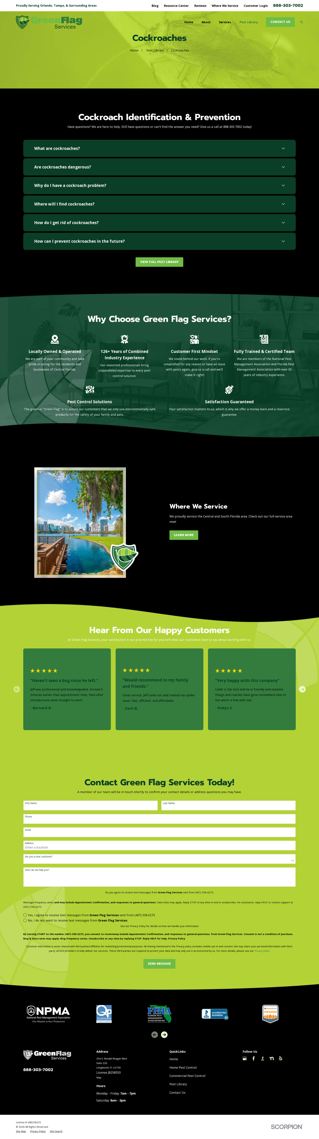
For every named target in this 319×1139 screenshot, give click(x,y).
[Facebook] (254, 1058)
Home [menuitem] (188, 22)
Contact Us (177, 1093)
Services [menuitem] (225, 22)
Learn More (184, 535)
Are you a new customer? (38, 856)
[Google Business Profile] (245, 1058)
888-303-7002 (288, 5)
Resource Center (176, 6)
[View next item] (302, 689)
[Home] (49, 22)
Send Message (159, 963)
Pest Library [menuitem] (248, 22)
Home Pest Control (183, 1067)
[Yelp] (280, 1058)
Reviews (200, 6)
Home (173, 1059)
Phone (28, 816)
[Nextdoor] (271, 1058)
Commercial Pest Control (187, 1076)
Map (98, 1077)
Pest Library (178, 1084)
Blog (155, 6)
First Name (31, 803)
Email (28, 830)
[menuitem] (21, 1131)
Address (29, 843)
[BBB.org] (263, 1058)
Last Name (169, 803)
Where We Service (225, 6)
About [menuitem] (206, 22)
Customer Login (256, 6)
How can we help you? (37, 870)
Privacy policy (262, 950)
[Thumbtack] (289, 1058)
